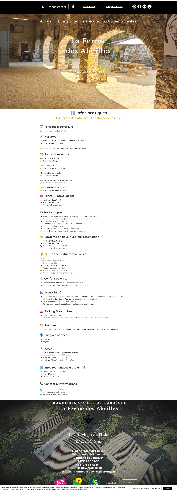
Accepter (167, 488)
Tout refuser (156, 488)
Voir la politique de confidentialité (76, 489)
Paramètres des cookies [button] (141, 488)
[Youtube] (144, 7)
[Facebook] (139, 7)
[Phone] (42, 7)
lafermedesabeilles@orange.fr (94, 471)
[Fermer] (174, 488)
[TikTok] (149, 7)
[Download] (132, 89)
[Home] (73, 6)
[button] (78, 21)
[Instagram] (134, 7)
